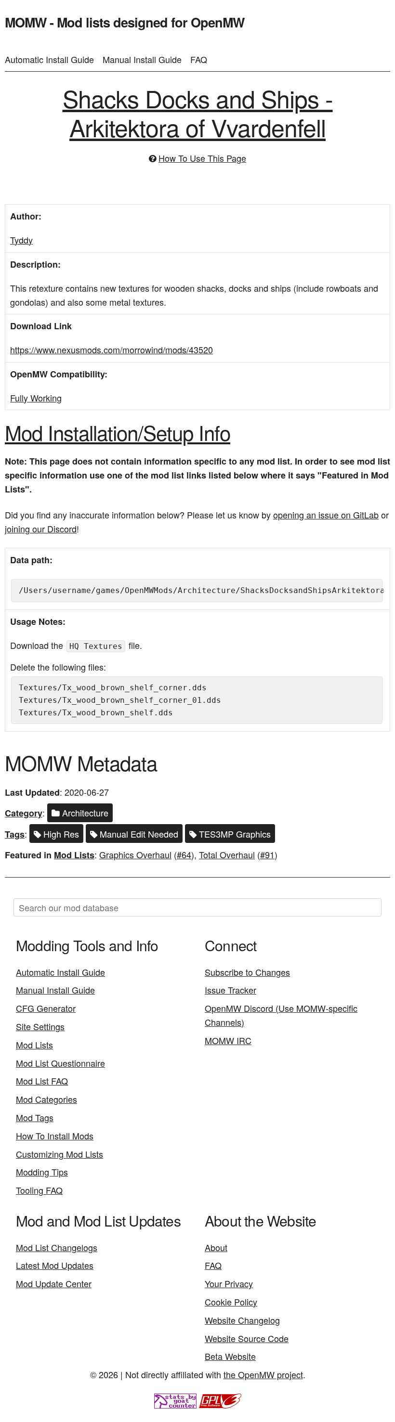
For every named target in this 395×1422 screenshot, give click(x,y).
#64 (184, 854)
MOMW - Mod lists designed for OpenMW (124, 22)
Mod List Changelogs (56, 1247)
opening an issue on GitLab (326, 514)
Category (23, 813)
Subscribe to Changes (247, 972)
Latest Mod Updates (54, 1265)
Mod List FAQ (42, 1080)
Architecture (84, 812)
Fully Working (36, 397)
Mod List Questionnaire (60, 1063)
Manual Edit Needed (137, 833)
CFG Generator (46, 1008)
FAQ (198, 59)
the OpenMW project (263, 1374)
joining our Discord (41, 528)
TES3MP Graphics (234, 833)
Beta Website (230, 1356)
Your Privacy (229, 1283)
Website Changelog (242, 1320)
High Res (60, 833)
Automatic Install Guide (49, 59)
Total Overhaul (227, 854)
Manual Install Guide (142, 59)
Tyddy (21, 239)
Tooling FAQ (39, 1190)
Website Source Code (247, 1338)
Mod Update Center (54, 1283)
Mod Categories (46, 1099)
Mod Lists (74, 855)
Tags (15, 834)
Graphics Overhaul (135, 854)
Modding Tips (42, 1171)
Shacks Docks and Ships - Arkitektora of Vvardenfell (198, 112)
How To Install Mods (54, 1135)
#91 (267, 854)
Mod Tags (34, 1117)
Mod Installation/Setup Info (117, 432)
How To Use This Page (202, 158)
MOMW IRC (228, 1040)
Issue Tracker (230, 989)
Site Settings (40, 1026)
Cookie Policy (231, 1301)
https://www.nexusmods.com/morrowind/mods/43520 (111, 349)
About (216, 1247)
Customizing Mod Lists (59, 1154)
